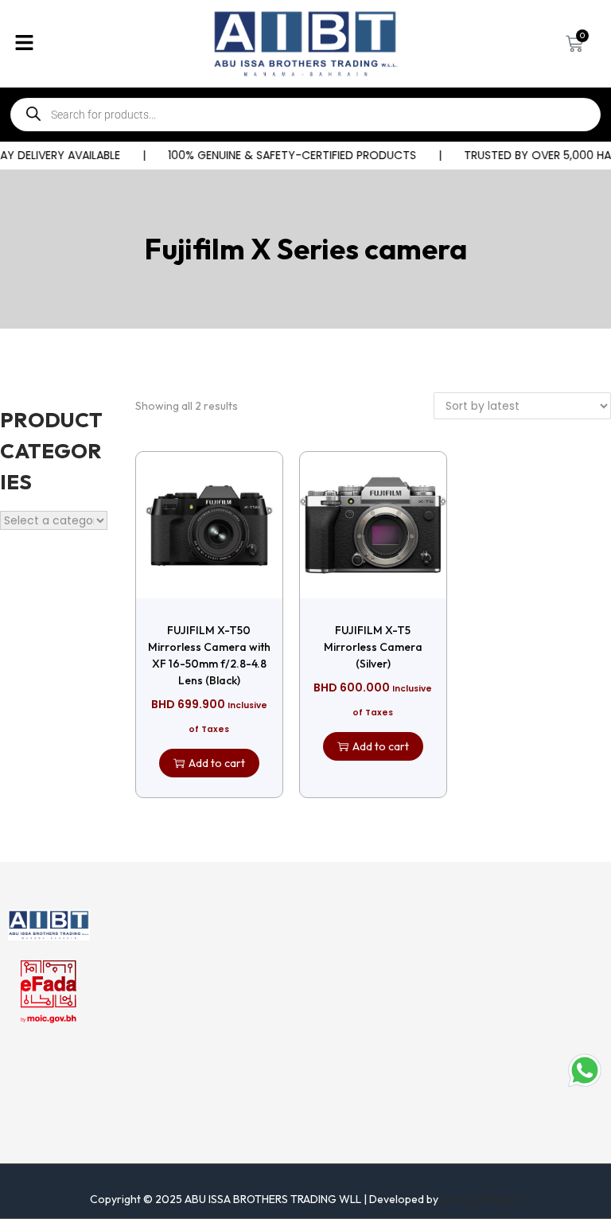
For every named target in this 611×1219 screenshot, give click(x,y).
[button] (102, 43)
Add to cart (217, 763)
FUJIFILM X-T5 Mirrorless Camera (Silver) (373, 647)
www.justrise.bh (481, 1199)
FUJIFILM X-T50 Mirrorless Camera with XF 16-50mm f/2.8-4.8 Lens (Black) (209, 655)
